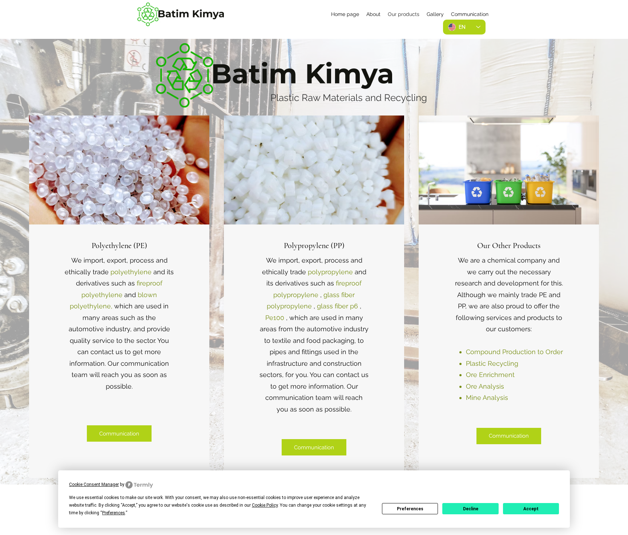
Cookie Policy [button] (265, 505)
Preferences (410, 508)
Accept (531, 508)
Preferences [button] (113, 512)
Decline (470, 508)
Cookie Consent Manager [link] (94, 484)
